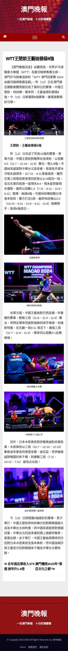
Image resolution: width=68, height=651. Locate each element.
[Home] (4, 37)
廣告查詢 (43, 647)
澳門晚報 (34, 9)
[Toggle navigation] (34, 37)
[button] (63, 37)
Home (23, 647)
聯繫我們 (32, 647)
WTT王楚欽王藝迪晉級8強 (30, 58)
